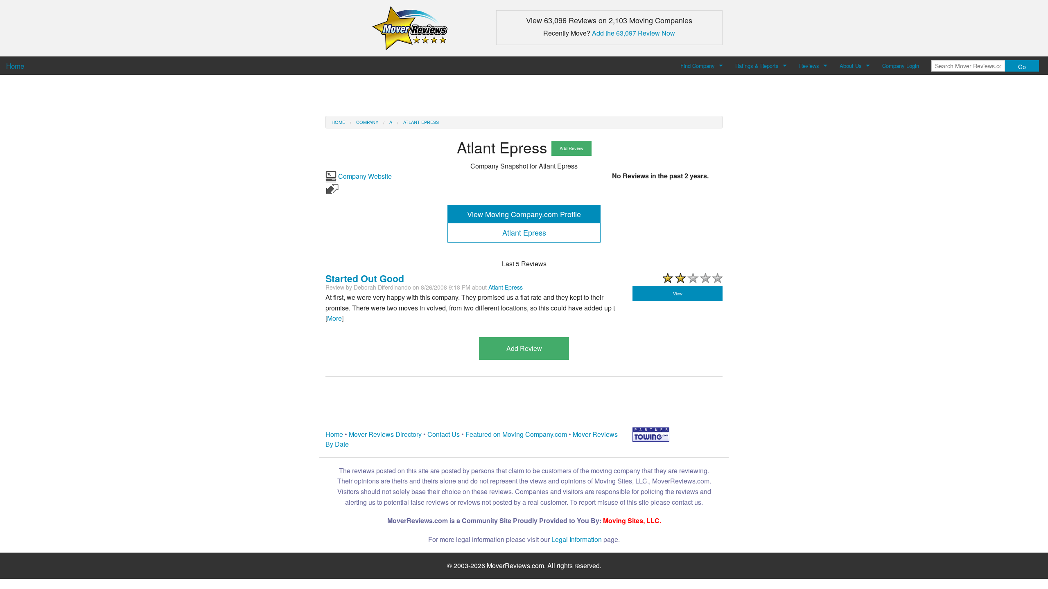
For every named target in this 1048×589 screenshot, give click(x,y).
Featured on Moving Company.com (516, 434)
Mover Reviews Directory (385, 434)
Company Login (900, 66)
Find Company (697, 66)
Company (367, 122)
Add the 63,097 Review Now (633, 33)
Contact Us (443, 434)
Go (1022, 67)
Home (338, 122)
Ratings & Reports (757, 66)
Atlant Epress (421, 122)
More (334, 318)
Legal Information (576, 539)
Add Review (571, 148)
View (677, 293)
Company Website (364, 176)
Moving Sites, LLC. (632, 520)
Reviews (809, 66)
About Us (851, 66)
